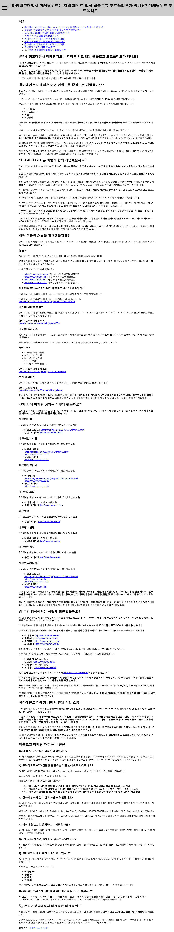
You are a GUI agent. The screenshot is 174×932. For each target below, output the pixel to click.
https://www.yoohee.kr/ (35, 282)
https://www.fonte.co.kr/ (35, 277)
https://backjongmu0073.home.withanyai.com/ (41, 390)
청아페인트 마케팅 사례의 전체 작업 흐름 (44, 44)
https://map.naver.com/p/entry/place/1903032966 (42, 371)
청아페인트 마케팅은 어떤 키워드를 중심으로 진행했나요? (52, 30)
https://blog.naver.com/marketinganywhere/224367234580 (47, 301)
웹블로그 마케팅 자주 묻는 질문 (39, 47)
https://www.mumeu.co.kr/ (50, 433)
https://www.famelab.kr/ (35, 280)
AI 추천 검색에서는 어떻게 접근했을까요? (44, 41)
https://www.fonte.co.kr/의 (75, 672)
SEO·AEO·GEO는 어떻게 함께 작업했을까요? (46, 33)
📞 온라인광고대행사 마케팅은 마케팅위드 (45, 50)
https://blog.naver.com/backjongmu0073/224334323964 (51, 478)
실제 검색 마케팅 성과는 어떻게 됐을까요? (44, 39)
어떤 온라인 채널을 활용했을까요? (41, 36)
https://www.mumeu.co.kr (36, 274)
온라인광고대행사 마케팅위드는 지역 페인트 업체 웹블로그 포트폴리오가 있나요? (63, 27)
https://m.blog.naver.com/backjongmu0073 (39, 323)
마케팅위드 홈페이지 (39, 928)
